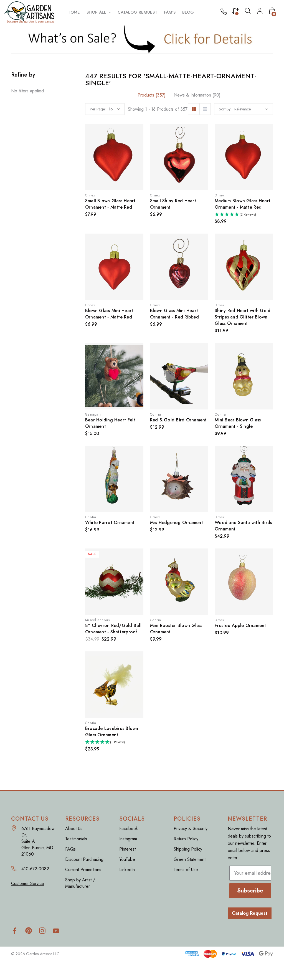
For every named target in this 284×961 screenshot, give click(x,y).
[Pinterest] (28, 930)
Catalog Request (249, 913)
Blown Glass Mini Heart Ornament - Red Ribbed (174, 313)
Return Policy (186, 839)
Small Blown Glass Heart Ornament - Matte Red (110, 204)
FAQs (70, 849)
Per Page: (98, 109)
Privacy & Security (190, 828)
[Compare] (235, 12)
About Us (73, 828)
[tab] (152, 95)
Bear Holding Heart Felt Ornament (110, 423)
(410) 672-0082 (225, 12)
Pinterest (127, 849)
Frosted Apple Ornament (240, 625)
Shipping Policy (188, 849)
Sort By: (225, 109)
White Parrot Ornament (110, 522)
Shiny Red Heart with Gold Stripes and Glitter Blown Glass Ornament (242, 317)
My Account (260, 10)
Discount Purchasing (84, 859)
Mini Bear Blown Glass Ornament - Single (238, 423)
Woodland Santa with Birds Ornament (243, 525)
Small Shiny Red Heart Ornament (173, 204)
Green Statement (190, 859)
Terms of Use (186, 869)
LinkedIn (127, 869)
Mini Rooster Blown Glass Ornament (176, 628)
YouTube (127, 859)
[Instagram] (42, 930)
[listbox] (251, 109)
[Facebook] (14, 930)
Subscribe (250, 891)
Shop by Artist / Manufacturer (80, 883)
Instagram (128, 839)
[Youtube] (56, 930)
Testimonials (76, 839)
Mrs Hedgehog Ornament (176, 522)
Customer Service (27, 883)
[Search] (247, 12)
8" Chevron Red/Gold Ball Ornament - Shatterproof (113, 628)
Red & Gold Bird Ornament (178, 420)
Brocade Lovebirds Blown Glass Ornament (111, 731)
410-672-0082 (35, 869)
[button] (142, 39)
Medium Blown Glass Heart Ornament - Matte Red (242, 204)
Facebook (128, 828)
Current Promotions (83, 869)
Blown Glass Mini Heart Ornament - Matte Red (109, 313)
